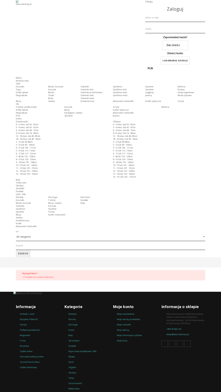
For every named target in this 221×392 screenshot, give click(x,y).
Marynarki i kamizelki (123, 101)
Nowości (22, 80)
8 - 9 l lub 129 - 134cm (26, 159)
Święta (71, 356)
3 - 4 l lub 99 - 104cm (25, 144)
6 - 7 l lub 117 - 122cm (26, 153)
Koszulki (20, 86)
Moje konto (123, 307)
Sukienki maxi (87, 98)
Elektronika (73, 388)
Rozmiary (24, 345)
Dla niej (72, 319)
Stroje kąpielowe (186, 92)
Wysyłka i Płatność (29, 319)
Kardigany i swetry (73, 112)
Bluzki (51, 92)
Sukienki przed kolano (92, 92)
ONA (18, 83)
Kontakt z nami (27, 313)
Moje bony (122, 340)
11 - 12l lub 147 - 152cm (27, 168)
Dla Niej (19, 197)
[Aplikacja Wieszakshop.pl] (110, 293)
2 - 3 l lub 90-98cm (24, 141)
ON (17, 104)
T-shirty (51, 200)
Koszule (52, 89)
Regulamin (25, 335)
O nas (23, 340)
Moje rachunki (124, 324)
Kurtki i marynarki (56, 214)
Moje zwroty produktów (128, 319)
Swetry (51, 101)
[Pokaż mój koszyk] (175, 73)
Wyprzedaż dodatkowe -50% (82, 351)
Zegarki (72, 367)
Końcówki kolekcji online (32, 356)
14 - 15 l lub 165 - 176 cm (124, 176)
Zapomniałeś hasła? (175, 37)
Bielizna (181, 86)
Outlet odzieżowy (28, 367)
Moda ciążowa (185, 95)
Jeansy (148, 95)
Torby (21, 182)
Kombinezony (87, 101)
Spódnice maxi (120, 95)
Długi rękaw (21, 95)
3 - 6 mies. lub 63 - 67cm (27, 127)
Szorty (181, 101)
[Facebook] (164, 344)
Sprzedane (73, 340)
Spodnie (149, 86)
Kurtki (19, 223)
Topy (18, 89)
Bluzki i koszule (55, 86)
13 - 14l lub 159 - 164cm (27, 173)
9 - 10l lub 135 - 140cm (26, 162)
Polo (18, 115)
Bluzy (18, 101)
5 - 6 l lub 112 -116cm (25, 150)
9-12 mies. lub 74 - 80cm (27, 133)
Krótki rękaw (22, 92)
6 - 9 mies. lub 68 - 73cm (27, 130)
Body (50, 98)
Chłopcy (117, 121)
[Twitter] (172, 344)
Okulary (20, 185)
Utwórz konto (175, 53)
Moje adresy (123, 329)
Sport (71, 361)
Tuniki (51, 95)
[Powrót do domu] (17, 262)
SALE (21, 194)
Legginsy (149, 92)
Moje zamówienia (125, 313)
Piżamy (181, 89)
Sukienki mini (87, 89)
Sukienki (85, 86)
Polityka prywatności (30, 329)
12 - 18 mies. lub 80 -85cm (28, 136)
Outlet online (26, 351)
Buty (18, 179)
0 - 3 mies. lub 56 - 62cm (27, 124)
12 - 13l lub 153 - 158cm (27, 170)
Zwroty (23, 324)
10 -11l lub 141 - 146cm (26, 165)
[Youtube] (180, 344)
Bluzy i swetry (55, 202)
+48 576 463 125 (173, 328)
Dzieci (19, 118)
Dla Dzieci (85, 197)
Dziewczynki (22, 121)
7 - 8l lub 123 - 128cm (25, 156)
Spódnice (117, 86)
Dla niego (52, 197)
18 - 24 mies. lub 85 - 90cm (28, 138)
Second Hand (75, 383)
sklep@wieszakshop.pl (177, 334)
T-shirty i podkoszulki (26, 106)
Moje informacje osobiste (129, 335)
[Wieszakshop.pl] (24, 7)
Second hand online (30, 361)
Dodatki (19, 191)
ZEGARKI (20, 188)
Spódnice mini (120, 89)
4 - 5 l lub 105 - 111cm (26, 147)
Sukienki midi (87, 95)
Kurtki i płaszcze (153, 101)
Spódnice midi (120, 92)
